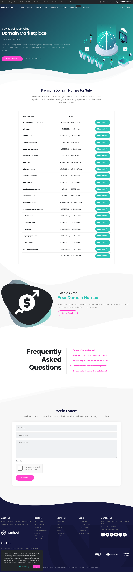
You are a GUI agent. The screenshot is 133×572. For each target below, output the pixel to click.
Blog (10, 2)
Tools (21, 2)
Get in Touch (67, 313)
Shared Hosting (39, 521)
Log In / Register (125, 8)
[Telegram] (125, 535)
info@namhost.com (111, 530)
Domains (39, 8)
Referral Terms (84, 533)
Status (16, 2)
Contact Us (85, 8)
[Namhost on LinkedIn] (107, 1)
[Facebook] (103, 535)
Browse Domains (12, 59)
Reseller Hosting (39, 524)
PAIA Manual (83, 530)
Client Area (28, 2)
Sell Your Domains (33, 59)
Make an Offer (102, 122)
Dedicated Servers (40, 530)
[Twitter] (107, 535)
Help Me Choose (40, 539)
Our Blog (59, 530)
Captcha (19, 461)
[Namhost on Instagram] (110, 1)
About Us (59, 527)
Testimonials (61, 533)
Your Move (54, 8)
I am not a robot (32, 467)
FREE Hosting (38, 536)
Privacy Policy (83, 527)
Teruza (95, 567)
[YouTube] (120, 535)
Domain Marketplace (53, 2)
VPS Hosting (38, 527)
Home (22, 8)
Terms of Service (84, 524)
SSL (46, 8)
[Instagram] (116, 535)
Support (4, 2)
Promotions (74, 8)
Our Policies (83, 521)
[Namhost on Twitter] (103, 1)
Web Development (39, 2)
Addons (64, 8)
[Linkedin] (112, 535)
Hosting (29, 8)
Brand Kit (59, 536)
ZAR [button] (62, 2)
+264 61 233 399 (111, 527)
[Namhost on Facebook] (100, 1)
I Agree (36, 567)
